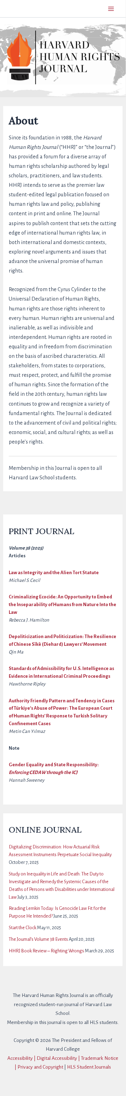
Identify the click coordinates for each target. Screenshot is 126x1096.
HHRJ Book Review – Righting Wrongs (46, 950)
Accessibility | (22, 1058)
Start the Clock (22, 927)
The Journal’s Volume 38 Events (38, 939)
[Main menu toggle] (111, 9)
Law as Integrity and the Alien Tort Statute (54, 572)
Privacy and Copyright (40, 1067)
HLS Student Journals (89, 1067)
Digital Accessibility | (59, 1058)
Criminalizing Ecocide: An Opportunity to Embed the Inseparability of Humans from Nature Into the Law (62, 604)
